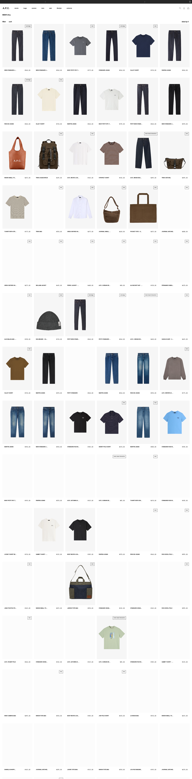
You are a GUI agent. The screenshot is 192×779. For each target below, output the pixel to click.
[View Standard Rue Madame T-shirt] (175, 422)
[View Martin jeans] (80, 99)
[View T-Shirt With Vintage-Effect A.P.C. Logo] (143, 476)
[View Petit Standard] (80, 368)
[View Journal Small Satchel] (112, 207)
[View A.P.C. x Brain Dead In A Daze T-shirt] (112, 476)
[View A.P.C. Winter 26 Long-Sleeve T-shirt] (175, 368)
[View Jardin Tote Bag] (80, 583)
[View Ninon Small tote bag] (17, 153)
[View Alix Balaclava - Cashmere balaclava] (17, 314)
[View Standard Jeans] (112, 45)
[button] (185, 22)
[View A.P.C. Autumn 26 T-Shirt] (80, 476)
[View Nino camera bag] (17, 691)
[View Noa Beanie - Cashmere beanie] (49, 314)
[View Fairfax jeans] (175, 45)
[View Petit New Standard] (143, 99)
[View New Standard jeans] (17, 45)
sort (10, 22)
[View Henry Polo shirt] (112, 422)
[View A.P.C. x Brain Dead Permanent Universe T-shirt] (112, 637)
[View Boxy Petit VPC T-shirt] (80, 45)
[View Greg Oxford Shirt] (80, 207)
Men (106, 2)
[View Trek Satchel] (175, 153)
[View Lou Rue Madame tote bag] (143, 745)
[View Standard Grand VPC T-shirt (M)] (112, 583)
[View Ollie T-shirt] (143, 45)
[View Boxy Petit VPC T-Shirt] (112, 99)
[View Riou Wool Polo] (175, 583)
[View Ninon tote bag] (112, 745)
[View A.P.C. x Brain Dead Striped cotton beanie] (112, 260)
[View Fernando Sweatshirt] (175, 260)
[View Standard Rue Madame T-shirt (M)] (80, 422)
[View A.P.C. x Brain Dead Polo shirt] (143, 314)
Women (102, 2)
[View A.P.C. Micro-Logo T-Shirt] (80, 153)
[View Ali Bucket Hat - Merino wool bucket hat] (143, 260)
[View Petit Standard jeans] (112, 314)
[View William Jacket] (49, 260)
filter (4, 22)
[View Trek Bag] (49, 207)
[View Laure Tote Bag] (80, 745)
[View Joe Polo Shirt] (112, 691)
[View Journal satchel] (49, 745)
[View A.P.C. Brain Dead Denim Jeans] (143, 153)
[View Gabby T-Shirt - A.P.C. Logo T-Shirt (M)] (49, 529)
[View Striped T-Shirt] (112, 153)
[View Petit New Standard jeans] (80, 314)
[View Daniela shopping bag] (17, 745)
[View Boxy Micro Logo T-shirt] (80, 529)
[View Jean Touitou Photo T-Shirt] (17, 583)
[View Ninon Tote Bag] (49, 691)
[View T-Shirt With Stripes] (17, 207)
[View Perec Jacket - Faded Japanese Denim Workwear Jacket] (80, 260)
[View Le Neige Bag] (143, 691)
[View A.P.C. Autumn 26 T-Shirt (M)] (80, 637)
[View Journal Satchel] (175, 207)
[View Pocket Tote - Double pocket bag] (143, 207)
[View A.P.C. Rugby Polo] (17, 637)
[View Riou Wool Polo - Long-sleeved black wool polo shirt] (175, 529)
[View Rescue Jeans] (17, 99)
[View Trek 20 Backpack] (49, 153)
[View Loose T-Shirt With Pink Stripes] (17, 529)
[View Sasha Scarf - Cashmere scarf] (175, 314)
